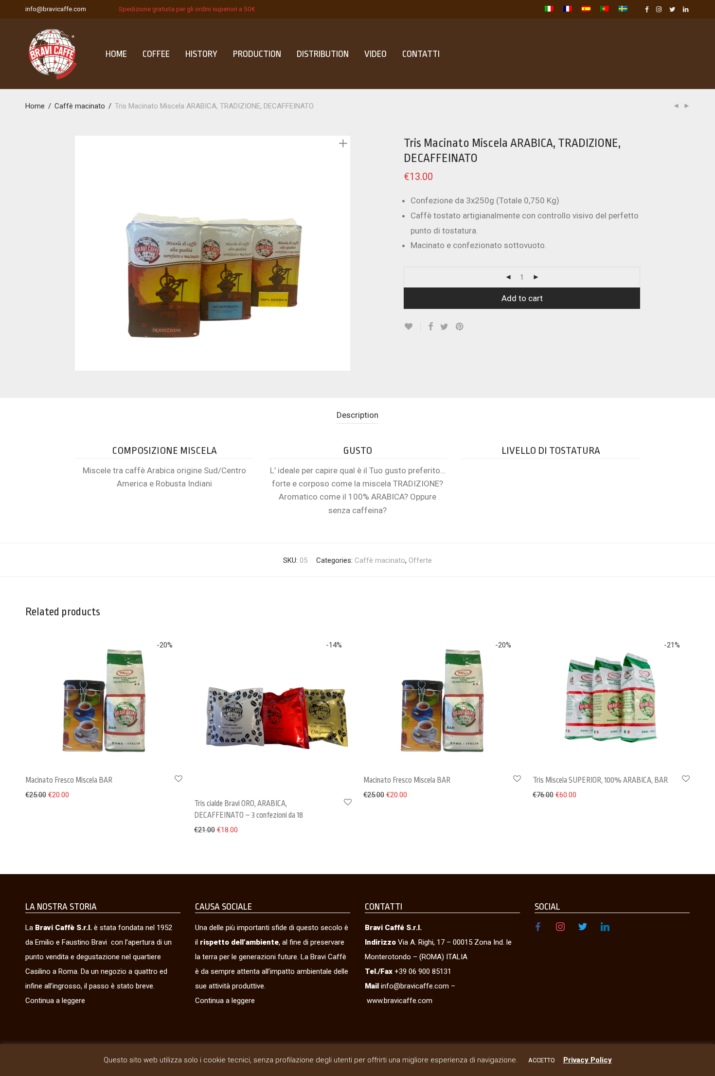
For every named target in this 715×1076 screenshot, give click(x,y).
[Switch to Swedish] (620, 10)
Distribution (323, 54)
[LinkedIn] (686, 9)
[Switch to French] (567, 10)
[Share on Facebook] (430, 327)
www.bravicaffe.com (399, 1000)
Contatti (421, 54)
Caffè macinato (79, 106)
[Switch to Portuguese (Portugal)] (604, 10)
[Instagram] (659, 9)
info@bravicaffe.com (55, 9)
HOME (116, 54)
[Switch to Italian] (549, 10)
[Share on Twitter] (444, 327)
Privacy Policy (587, 1060)
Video (375, 54)
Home (35, 106)
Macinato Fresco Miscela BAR (68, 780)
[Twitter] (672, 9)
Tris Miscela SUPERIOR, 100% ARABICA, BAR (600, 780)
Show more (38, 794)
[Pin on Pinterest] (460, 327)
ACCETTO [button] (541, 1060)
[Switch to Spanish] (586, 10)
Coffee (156, 54)
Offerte (420, 560)
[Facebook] (647, 9)
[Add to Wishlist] (412, 327)
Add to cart (522, 298)
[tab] (357, 415)
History (201, 54)
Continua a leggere (55, 1000)
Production (257, 54)
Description (357, 415)
